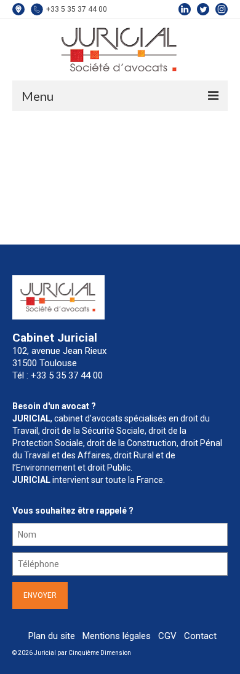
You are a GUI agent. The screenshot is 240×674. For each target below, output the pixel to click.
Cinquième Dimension (99, 652)
